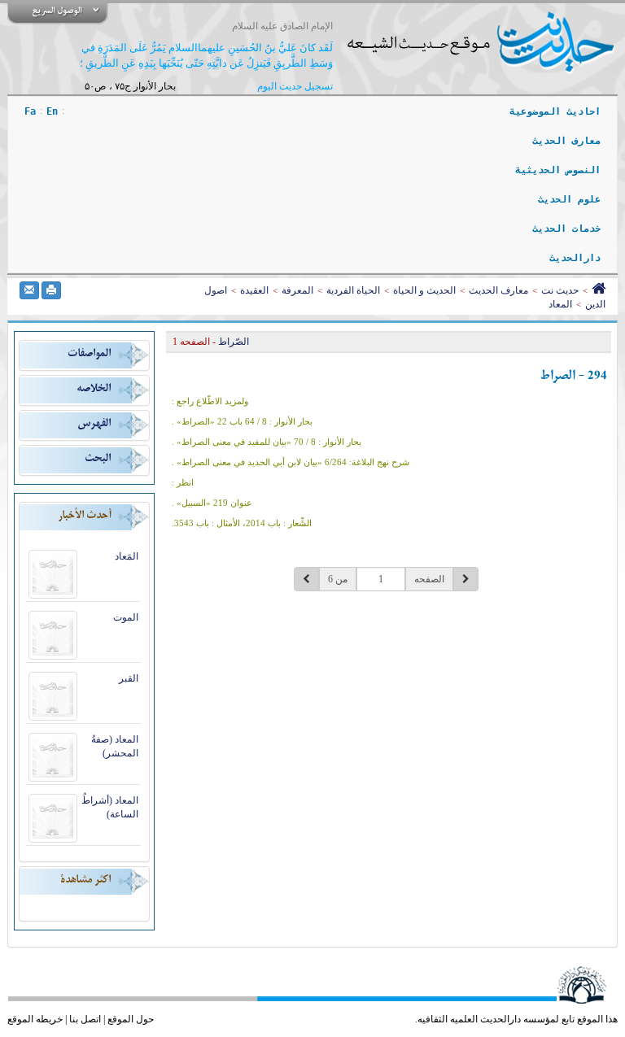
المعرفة (297, 290)
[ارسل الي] (29, 290)
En (52, 111)
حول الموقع (130, 1019)
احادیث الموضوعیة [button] (555, 111)
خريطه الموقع (35, 1019)
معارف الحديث (498, 290)
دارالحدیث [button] (575, 258)
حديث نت (560, 290)
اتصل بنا (85, 1019)
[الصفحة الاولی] (598, 290)
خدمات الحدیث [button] (566, 228)
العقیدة (254, 290)
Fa (30, 111)
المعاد (560, 304)
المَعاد (126, 556)
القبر (128, 678)
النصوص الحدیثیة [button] (558, 170)
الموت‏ (125, 617)
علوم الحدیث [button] (569, 199)
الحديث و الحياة (424, 290)
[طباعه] (51, 290)
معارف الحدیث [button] (566, 140)
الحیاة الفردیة (353, 290)
